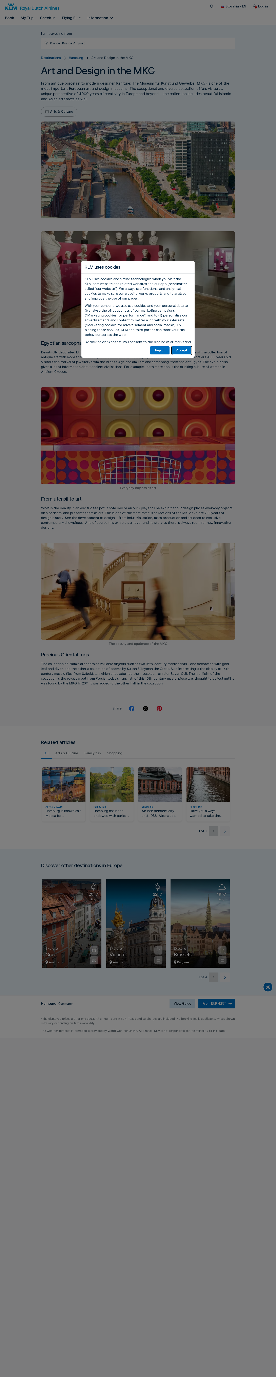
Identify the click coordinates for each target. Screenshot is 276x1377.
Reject (160, 350)
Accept (181, 350)
